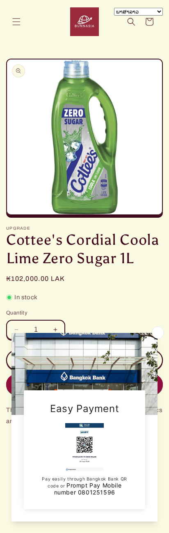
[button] (16, 22)
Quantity (16, 313)
